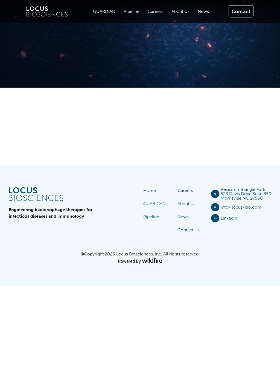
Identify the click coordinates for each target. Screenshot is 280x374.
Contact (241, 11)
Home (149, 190)
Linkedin (229, 218)
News (183, 216)
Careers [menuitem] (155, 11)
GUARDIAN (154, 203)
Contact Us (188, 229)
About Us (186, 203)
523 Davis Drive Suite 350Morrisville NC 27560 (246, 196)
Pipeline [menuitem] (131, 11)
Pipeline (151, 216)
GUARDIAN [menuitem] (104, 11)
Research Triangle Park (243, 189)
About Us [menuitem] (180, 11)
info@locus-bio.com (241, 207)
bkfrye (93, 135)
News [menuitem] (203, 11)
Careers (185, 190)
